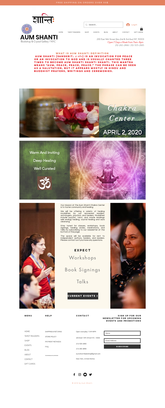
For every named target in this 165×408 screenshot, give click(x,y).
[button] (141, 28)
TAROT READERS (31, 336)
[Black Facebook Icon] (74, 374)
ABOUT (27, 354)
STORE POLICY (51, 337)
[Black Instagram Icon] (79, 374)
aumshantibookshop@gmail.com (88, 354)
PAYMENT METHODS (53, 342)
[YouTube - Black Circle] (85, 374)
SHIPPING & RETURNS (53, 332)
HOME (27, 331)
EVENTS (28, 345)
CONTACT (28, 359)
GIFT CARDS (29, 364)
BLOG (26, 350)
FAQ (46, 347)
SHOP (27, 341)
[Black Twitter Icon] (90, 374)
